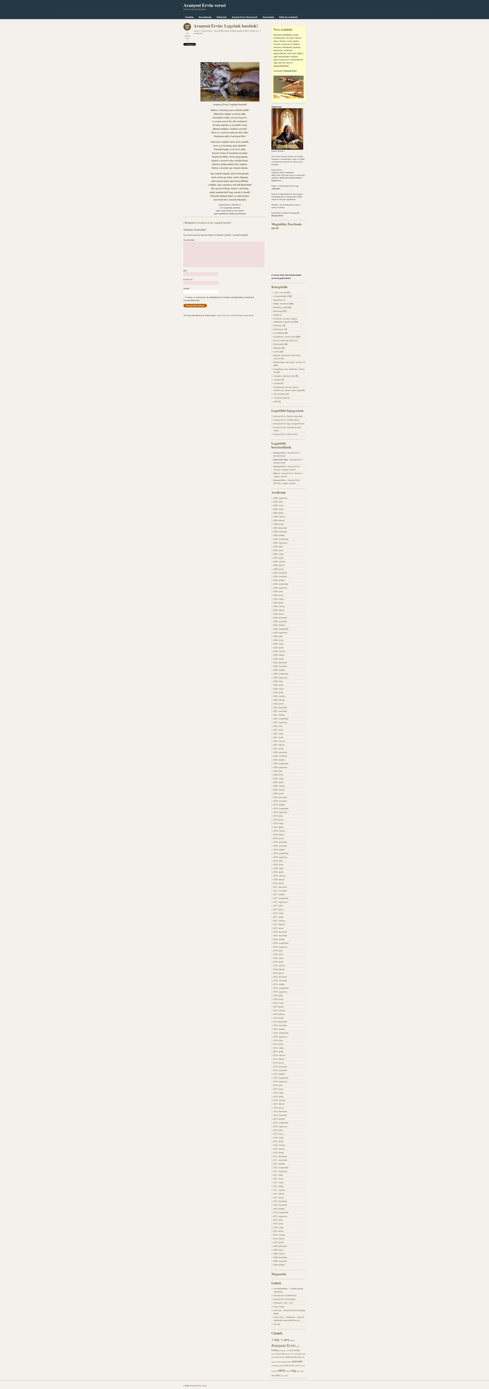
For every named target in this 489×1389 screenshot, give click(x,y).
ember (297, 1350)
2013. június (278, 1089)
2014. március (279, 1055)
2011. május (279, 1182)
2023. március (279, 651)
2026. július (278, 501)
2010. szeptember (281, 1212)
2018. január (279, 883)
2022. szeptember (281, 673)
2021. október (279, 714)
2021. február (279, 744)
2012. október (279, 1118)
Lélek (287, 1356)
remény (278, 1362)
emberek (274, 1354)
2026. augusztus (280, 498)
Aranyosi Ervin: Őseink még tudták (288, 416)
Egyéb (276, 314)
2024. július (278, 591)
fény (279, 1353)
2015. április (278, 1006)
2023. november (280, 621)
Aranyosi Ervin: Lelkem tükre (286, 434)
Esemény (278, 325)
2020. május (279, 778)
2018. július (278, 860)
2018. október (279, 849)
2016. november (280, 935)
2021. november (280, 711)
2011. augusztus (280, 1171)
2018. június (278, 864)
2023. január (279, 658)
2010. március (279, 1234)
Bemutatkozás (205, 17)
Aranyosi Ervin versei (204, 5)
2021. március (279, 741)
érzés (282, 1376)
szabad (284, 1361)
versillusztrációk (280, 397)
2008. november (280, 1261)
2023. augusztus (280, 632)
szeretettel (274, 1366)
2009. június (278, 1249)
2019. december (280, 797)
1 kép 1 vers (279, 292)
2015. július (278, 995)
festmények (278, 329)
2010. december (280, 1201)
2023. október (279, 625)
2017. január (279, 928)
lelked (277, 1357)
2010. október (279, 1208)
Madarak (277, 348)
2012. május (279, 1137)
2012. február (279, 1148)
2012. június (278, 1133)
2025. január (279, 569)
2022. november (280, 666)
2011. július (278, 1175)
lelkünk (246, 31)
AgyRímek (278, 300)
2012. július (278, 1130)
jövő (272, 1357)
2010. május (279, 1227)
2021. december (280, 707)
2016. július (278, 950)
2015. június (278, 999)
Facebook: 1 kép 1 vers (283, 1302)
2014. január (279, 1062)
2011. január (279, 1197)
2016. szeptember (281, 943)
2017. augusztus (280, 901)
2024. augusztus (280, 587)
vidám (288, 1371)
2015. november (280, 980)
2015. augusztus (280, 991)
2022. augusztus (280, 677)
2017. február (279, 924)
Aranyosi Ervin (283, 1345)
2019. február (279, 834)
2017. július (278, 905)
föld (283, 1353)
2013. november (280, 1070)
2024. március (279, 606)
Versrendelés (268, 17)
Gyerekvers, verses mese (284, 336)
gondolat (287, 1354)
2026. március (279, 516)
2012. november (280, 1115)
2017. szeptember (281, 898)
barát (297, 1346)
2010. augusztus (280, 1216)
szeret (289, 1362)
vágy (301, 1371)
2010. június (278, 1223)
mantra (276, 351)
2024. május (279, 599)
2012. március (279, 1145)
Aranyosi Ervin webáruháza (285, 1295)
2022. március (279, 696)
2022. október (279, 670)
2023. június (278, 640)
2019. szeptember (281, 808)
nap (299, 1356)
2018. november (280, 845)
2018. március (279, 875)
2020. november (280, 756)
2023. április (278, 647)
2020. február (279, 789)
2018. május (279, 868)
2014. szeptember (281, 1032)
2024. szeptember (281, 583)
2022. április (278, 692)
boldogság (282, 1350)
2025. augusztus (280, 542)
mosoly (293, 1356)
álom (273, 1375)
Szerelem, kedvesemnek (284, 376)
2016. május (279, 958)
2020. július (278, 771)
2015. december (280, 976)
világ (293, 1370)
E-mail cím (188, 279)
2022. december (280, 662)
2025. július (278, 546)
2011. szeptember (281, 1167)
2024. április (278, 602)
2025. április (278, 557)
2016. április (278, 961)
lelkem (282, 1357)
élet (278, 1375)
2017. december (280, 887)
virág (298, 1371)
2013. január (279, 1107)
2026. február (279, 520)
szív (257, 31)
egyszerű (240, 31)
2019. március (279, 830)
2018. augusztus (280, 857)
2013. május (279, 1092)
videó (276, 401)
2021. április (278, 737)
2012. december (280, 1111)
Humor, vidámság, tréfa (283, 340)
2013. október (279, 1074)
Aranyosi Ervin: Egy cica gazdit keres (289, 423)
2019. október (279, 804)
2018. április (278, 872)
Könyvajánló (279, 344)
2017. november (280, 890)
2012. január (279, 1152)
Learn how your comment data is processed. (235, 315)
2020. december (280, 752)
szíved (291, 1365)
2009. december (280, 1246)
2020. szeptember (281, 763)
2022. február (279, 700)
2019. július (278, 815)
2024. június (278, 595)
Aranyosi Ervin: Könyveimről (244, 17)
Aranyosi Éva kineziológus (285, 1299)
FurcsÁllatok (279, 332)
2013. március (279, 1100)
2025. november (280, 531)
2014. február (279, 1059)
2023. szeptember (281, 628)
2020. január (279, 793)
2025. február (279, 565)
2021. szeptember (281, 718)
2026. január (279, 524)
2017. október (279, 894)
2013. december (280, 1066)
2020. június (278, 774)
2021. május (279, 733)
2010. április (278, 1231)
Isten (299, 1353)
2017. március (279, 920)
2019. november (280, 800)
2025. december (280, 527)
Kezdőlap (189, 17)
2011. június (278, 1178)
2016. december (280, 931)
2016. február (279, 969)
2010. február (279, 1238)
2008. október (279, 1264)
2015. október (279, 984)
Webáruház (222, 17)
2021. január (279, 748)
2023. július (278, 636)
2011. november (280, 1160)
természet (274, 1371)
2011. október (279, 1163)
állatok (226, 31)
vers (281, 1370)
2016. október (279, 939)
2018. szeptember (281, 853)
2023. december (280, 617)
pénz (302, 1357)
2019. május (279, 823)
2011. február (279, 1193)
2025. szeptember (281, 539)
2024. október (279, 580)
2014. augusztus (280, 1036)
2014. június (278, 1044)
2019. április (278, 827)
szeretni (281, 1365)
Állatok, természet (281, 303)
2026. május (279, 509)
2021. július (278, 726)
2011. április (278, 1186)
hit (291, 1354)
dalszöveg (278, 311)
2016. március (279, 965)
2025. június (278, 550)
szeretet (252, 31)
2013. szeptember (281, 1077)
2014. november (280, 1025)
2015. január (279, 1018)
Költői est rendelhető (288, 17)
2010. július (278, 1219)
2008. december (280, 1257)
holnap (295, 1354)
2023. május (279, 643)
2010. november (280, 1204)
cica (287, 1350)
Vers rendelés (279, 393)
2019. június (278, 819)
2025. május (279, 554)
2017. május (279, 913)
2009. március (279, 1253)
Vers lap (277, 1324)
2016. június (278, 954)
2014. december (280, 1021)
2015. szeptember (281, 988)
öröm (286, 1375)
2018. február (279, 879)
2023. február (279, 655)
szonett (277, 383)
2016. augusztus (280, 946)
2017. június (278, 909)
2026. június (278, 505)
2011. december (280, 1156)
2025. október (279, 535)
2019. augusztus (280, 812)
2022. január (279, 703)
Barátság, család (281, 307)
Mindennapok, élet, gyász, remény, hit (289, 362)
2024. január (279, 613)
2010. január (279, 1242)
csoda (291, 1350)
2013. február (279, 1103)
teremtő (302, 1366)
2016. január (279, 973)
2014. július (278, 1040)
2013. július (278, 1085)
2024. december (280, 572)
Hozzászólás (189, 240)
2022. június (278, 684)
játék (303, 1354)
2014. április (278, 1051)
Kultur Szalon (279, 1306)
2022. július (278, 681)
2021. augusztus (280, 722)
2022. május (279, 688)
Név (185, 270)
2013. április (278, 1096)
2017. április (278, 917)
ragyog (273, 1362)
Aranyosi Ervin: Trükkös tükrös (286, 419)
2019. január (279, 838)
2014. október (279, 1029)
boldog (274, 1350)
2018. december (280, 842)
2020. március (279, 785)
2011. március (279, 1190)
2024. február (279, 610)
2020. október (279, 759)
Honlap (186, 288)
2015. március (279, 1010)
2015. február (279, 1014)
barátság (233, 31)
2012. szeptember (281, 1122)
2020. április (278, 782)
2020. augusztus (280, 767)
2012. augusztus (280, 1126)
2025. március (279, 561)
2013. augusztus (280, 1081)
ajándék (221, 31)
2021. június (278, 729)
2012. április (278, 1141)
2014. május (279, 1047)
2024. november (280, 576)
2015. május (279, 1002)
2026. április (278, 512)
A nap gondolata (206, 31)
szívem (297, 1365)
